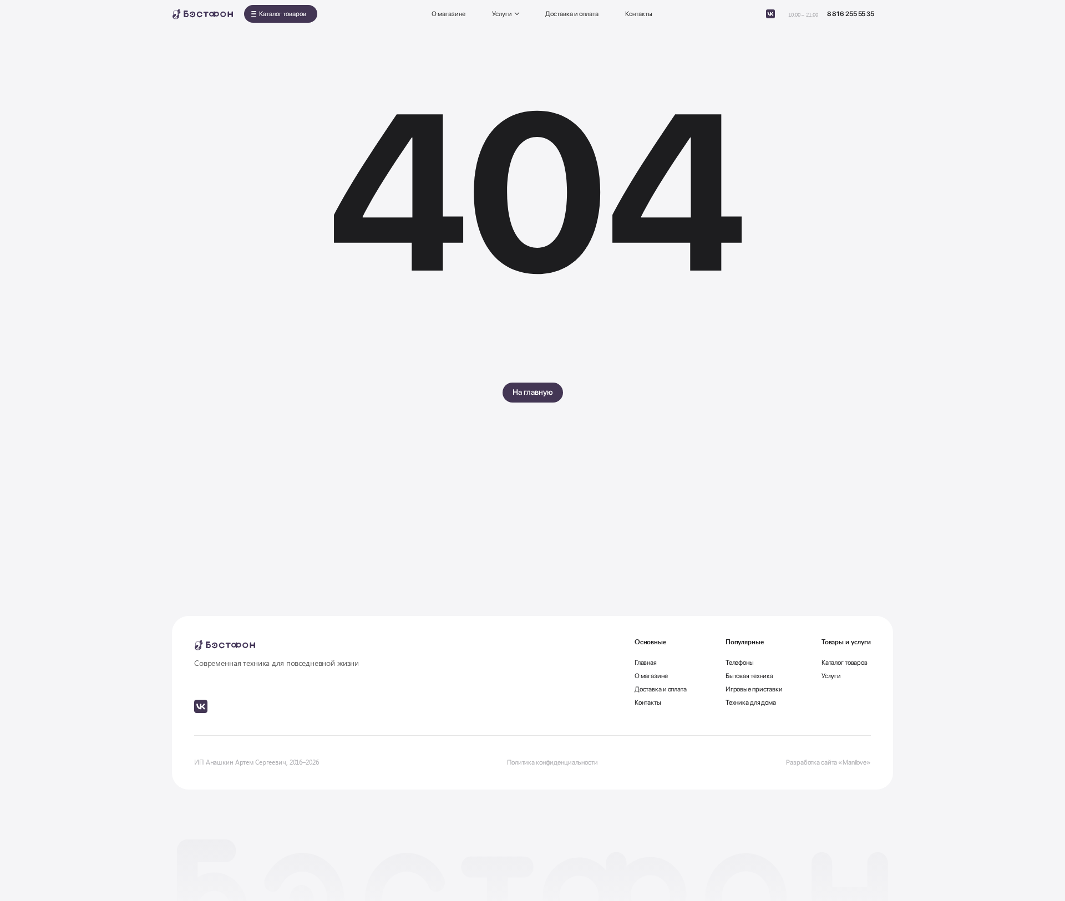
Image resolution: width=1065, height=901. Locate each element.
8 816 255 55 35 (850, 14)
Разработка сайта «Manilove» (828, 762)
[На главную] (202, 14)
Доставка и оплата (572, 14)
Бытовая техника (749, 676)
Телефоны (740, 662)
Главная (646, 662)
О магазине (448, 14)
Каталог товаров (282, 14)
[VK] (770, 13)
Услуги (502, 14)
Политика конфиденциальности (552, 762)
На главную (533, 392)
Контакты (638, 14)
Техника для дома (751, 702)
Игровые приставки (754, 689)
